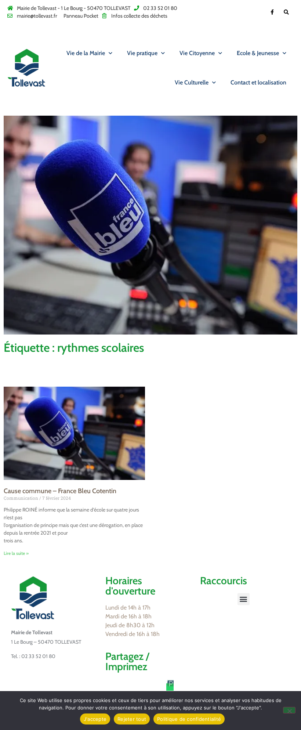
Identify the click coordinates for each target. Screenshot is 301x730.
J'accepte (95, 719)
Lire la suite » (16, 553)
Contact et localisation (258, 82)
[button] (243, 599)
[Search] (286, 12)
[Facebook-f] (272, 12)
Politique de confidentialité (189, 719)
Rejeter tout (131, 719)
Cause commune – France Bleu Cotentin (60, 491)
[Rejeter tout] (289, 710)
